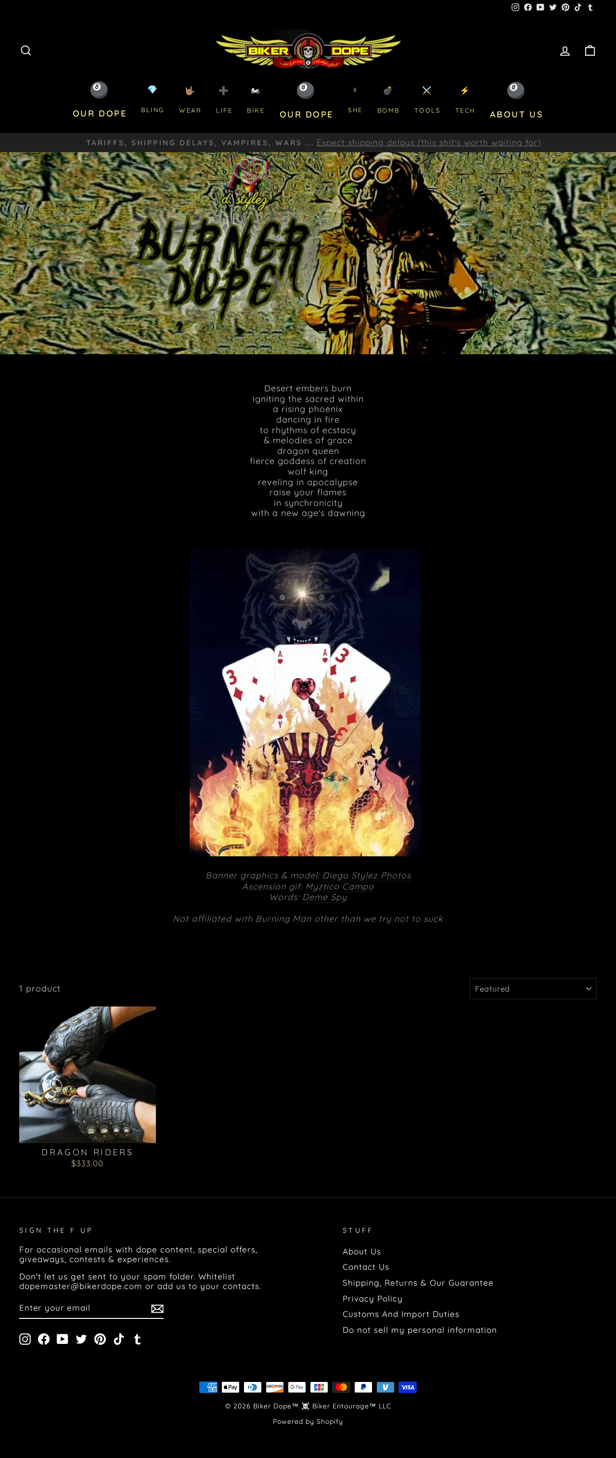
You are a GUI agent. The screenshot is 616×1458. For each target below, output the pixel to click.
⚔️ (427, 100)
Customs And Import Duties (401, 1314)
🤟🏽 (190, 100)
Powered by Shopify (308, 1421)
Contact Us (366, 1267)
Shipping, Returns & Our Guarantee (418, 1282)
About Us (362, 1251)
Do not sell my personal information (420, 1330)
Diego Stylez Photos (366, 875)
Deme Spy (324, 897)
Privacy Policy (373, 1298)
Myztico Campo (339, 886)
